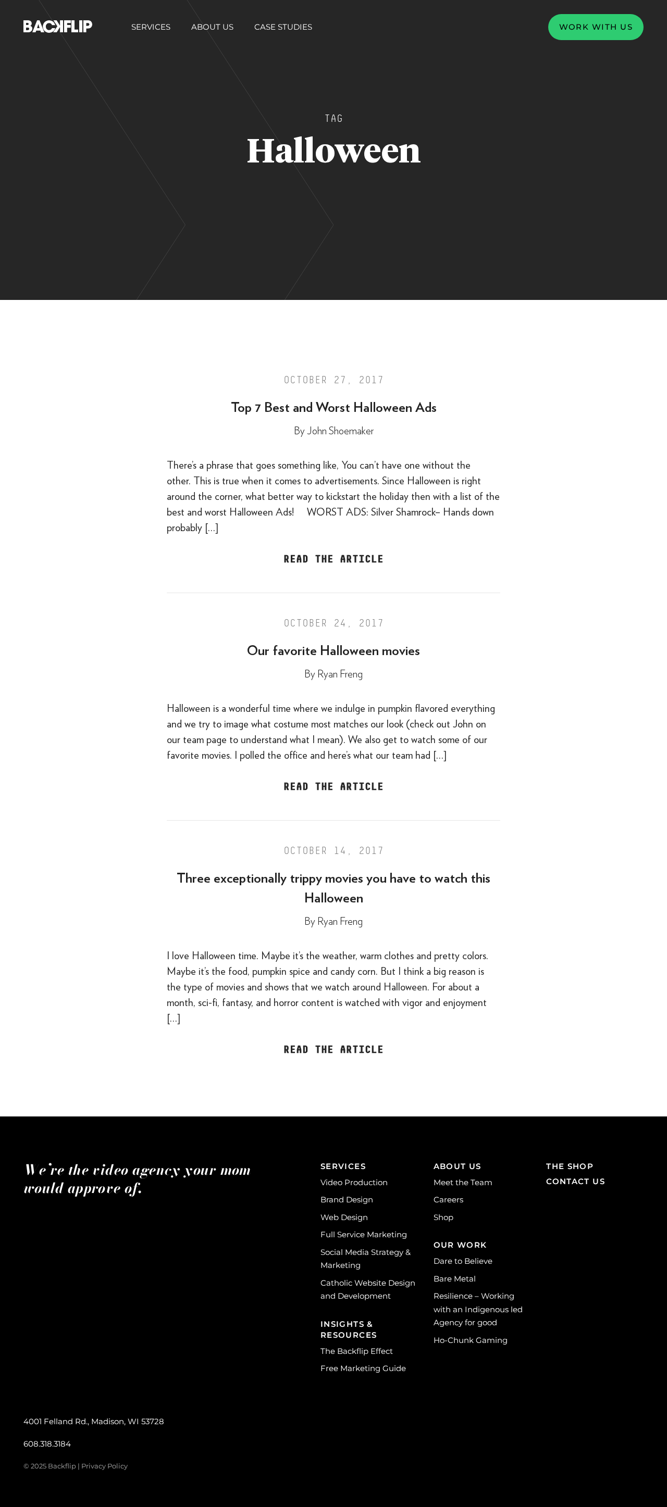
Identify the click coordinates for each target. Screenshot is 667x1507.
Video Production (354, 1182)
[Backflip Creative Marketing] (57, 27)
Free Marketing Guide (363, 1368)
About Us (212, 27)
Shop (443, 1217)
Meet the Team (463, 1182)
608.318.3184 (47, 1444)
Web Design (344, 1217)
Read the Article (333, 559)
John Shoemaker (340, 431)
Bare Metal (455, 1279)
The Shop (570, 1166)
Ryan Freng (340, 674)
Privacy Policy (104, 1466)
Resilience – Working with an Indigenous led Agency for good (478, 1309)
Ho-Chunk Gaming (471, 1340)
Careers (448, 1199)
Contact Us (575, 1181)
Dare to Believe (463, 1261)
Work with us (596, 27)
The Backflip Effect (356, 1351)
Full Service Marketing (363, 1234)
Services (150, 27)
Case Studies (283, 27)
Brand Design (346, 1199)
